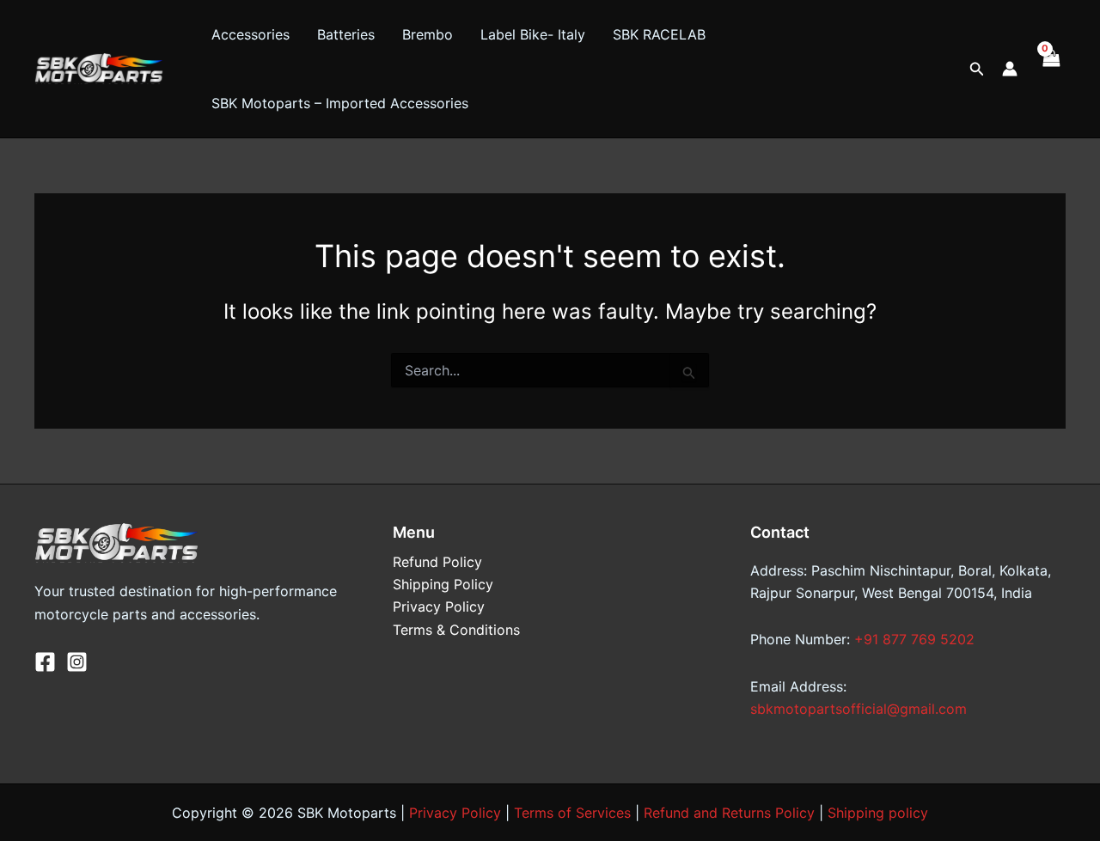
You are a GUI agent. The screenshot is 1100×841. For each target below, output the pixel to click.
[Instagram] (77, 662)
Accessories (250, 34)
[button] (977, 69)
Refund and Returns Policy (729, 812)
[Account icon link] (1010, 68)
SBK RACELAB (659, 34)
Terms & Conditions (456, 629)
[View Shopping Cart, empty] (1050, 69)
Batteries (346, 34)
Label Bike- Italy (532, 34)
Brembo (427, 34)
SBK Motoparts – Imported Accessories (339, 103)
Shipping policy (878, 812)
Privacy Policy (439, 606)
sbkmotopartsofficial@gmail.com (858, 708)
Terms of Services (572, 812)
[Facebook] (45, 662)
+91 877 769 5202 (914, 639)
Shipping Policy (443, 584)
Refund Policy (437, 561)
